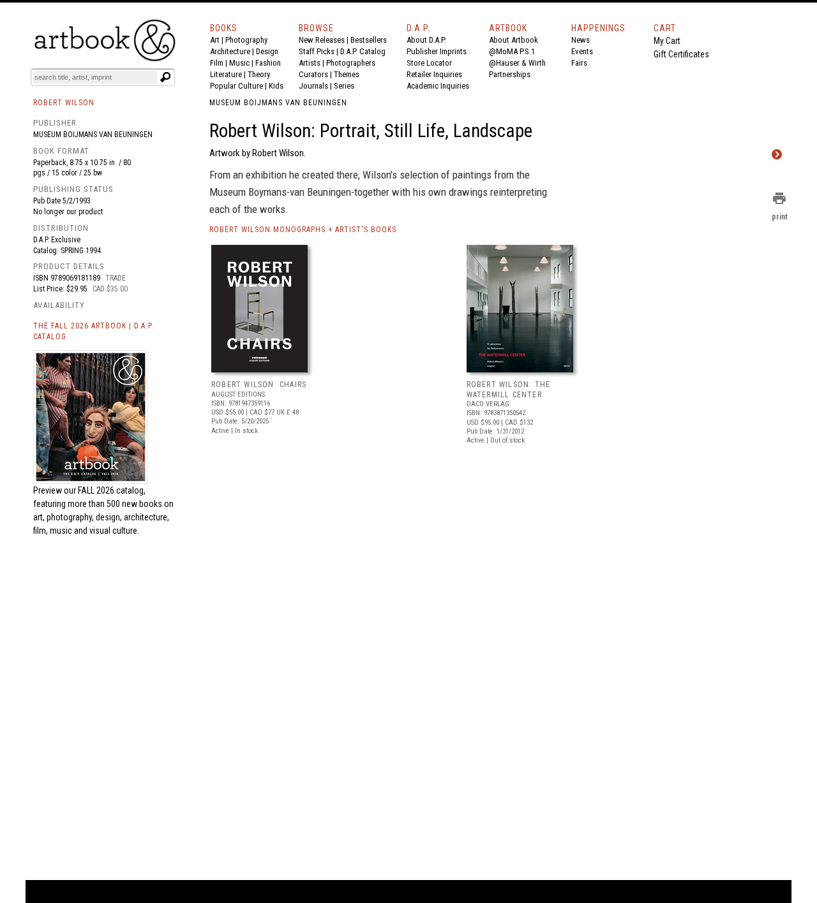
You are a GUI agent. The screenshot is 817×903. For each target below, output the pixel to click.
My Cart (667, 41)
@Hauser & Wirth (517, 63)
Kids (276, 86)
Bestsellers (368, 40)
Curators (313, 74)
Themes (346, 74)
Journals (313, 86)
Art (215, 40)
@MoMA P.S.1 (512, 51)
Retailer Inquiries (434, 74)
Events (582, 51)
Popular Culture (236, 86)
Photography (246, 40)
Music (239, 63)
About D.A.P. (426, 40)
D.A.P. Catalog (363, 51)
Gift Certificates (681, 54)
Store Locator (429, 63)
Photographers (350, 63)
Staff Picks (316, 51)
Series (344, 86)
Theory (259, 74)
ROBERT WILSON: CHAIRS (258, 384)
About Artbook (513, 40)
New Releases (322, 40)
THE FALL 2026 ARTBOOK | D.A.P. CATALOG (93, 331)
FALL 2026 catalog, (112, 490)
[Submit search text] (165, 77)
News (580, 40)
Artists (309, 63)
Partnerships (509, 74)
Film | (219, 63)
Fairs (579, 63)
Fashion (268, 63)
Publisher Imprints (437, 51)
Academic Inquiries (438, 86)
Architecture (230, 51)
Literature (226, 74)
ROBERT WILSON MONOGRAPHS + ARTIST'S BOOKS (302, 229)
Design (267, 51)
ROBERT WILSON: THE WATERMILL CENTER (509, 389)
